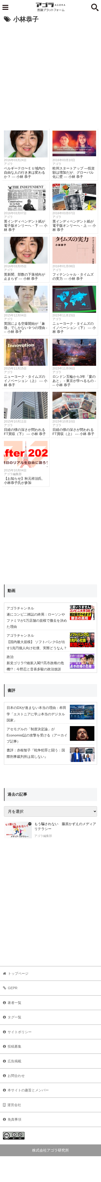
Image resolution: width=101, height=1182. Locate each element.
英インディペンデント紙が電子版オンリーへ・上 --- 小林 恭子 (74, 225)
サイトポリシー (20, 1032)
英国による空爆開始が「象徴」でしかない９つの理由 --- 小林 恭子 (25, 328)
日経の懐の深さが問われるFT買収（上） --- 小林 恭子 (73, 432)
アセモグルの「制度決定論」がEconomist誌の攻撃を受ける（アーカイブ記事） (37, 735)
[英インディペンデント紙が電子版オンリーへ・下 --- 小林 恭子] (26, 197)
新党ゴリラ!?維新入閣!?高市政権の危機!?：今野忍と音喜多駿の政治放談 (35, 666)
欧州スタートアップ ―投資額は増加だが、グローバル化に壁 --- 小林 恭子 (73, 172)
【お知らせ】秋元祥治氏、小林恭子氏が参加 (24, 481)
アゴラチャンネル (20, 608)
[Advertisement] (50, 78)
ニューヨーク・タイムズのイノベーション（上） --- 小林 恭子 (25, 381)
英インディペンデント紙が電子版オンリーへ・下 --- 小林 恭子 (25, 225)
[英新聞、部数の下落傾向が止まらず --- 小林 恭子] (26, 250)
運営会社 (14, 1105)
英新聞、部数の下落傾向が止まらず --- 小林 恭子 (24, 276)
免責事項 (14, 1119)
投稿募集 (14, 1046)
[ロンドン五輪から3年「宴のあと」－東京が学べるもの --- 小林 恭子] (74, 352)
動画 (11, 591)
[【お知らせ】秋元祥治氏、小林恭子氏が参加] (26, 454)
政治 (10, 657)
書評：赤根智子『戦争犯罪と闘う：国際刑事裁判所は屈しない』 (36, 753)
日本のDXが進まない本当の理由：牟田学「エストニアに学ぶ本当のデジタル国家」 (36, 714)
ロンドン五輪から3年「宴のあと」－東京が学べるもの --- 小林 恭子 (74, 381)
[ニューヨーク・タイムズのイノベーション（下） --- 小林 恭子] (74, 299)
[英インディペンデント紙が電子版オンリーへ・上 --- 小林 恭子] (74, 197)
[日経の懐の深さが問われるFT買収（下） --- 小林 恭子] (26, 405)
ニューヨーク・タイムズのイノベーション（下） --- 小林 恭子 (74, 328)
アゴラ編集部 (13, 474)
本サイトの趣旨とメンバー (28, 1090)
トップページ (18, 973)
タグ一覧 (14, 1017)
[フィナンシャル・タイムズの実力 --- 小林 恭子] (74, 250)
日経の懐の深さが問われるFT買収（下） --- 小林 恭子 (25, 432)
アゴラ (8, 164)
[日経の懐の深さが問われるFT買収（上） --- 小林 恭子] (74, 405)
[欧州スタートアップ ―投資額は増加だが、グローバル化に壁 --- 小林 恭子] (74, 143)
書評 (11, 690)
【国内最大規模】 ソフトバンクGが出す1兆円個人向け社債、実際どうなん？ (37, 645)
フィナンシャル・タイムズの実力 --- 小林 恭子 (73, 276)
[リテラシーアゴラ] (18, 830)
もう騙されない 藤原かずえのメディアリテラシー (65, 826)
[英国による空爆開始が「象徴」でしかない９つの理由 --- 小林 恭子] (26, 299)
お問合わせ (16, 1076)
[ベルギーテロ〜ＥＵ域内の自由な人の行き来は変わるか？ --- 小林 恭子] (26, 143)
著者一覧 (14, 1003)
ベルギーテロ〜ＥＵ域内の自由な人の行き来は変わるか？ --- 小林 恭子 (24, 172)
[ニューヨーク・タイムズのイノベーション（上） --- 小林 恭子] (26, 352)
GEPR (12, 988)
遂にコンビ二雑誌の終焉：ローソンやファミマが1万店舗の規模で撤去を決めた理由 (37, 620)
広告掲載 (14, 1061)
